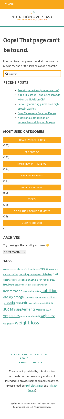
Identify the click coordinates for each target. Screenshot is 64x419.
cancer (7, 274)
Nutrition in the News (32, 163)
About (24, 358)
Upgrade (40, 310)
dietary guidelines (11, 280)
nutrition (49, 290)
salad (30, 303)
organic (30, 297)
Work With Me (19, 354)
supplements (25, 309)
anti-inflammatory (10, 269)
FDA (40, 280)
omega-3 (20, 297)
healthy (18, 285)
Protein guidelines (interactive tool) (38, 90)
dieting (23, 280)
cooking (24, 274)
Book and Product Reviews (32, 211)
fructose (8, 284)
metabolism (34, 291)
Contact (37, 362)
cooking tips (35, 275)
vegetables (11, 316)
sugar (8, 309)
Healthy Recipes (32, 187)
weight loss (27, 322)
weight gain (8, 324)
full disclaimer (34, 385)
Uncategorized (32, 223)
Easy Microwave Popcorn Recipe (37, 113)
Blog (48, 354)
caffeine (34, 269)
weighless (48, 316)
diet (55, 274)
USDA (48, 310)
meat (25, 291)
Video (32, 199)
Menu (11, 4)
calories (53, 269)
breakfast (23, 268)
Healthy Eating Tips (32, 140)
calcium (44, 268)
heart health (41, 285)
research (21, 302)
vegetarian (25, 316)
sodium (48, 302)
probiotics (52, 297)
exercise (32, 279)
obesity (8, 297)
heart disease (28, 285)
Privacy (24, 362)
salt (35, 303)
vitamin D (35, 316)
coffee (14, 274)
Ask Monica (32, 152)
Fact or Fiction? (32, 175)
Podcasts (36, 354)
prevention (40, 297)
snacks (40, 303)
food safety (49, 279)
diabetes (47, 274)
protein (9, 302)
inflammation (12, 291)
